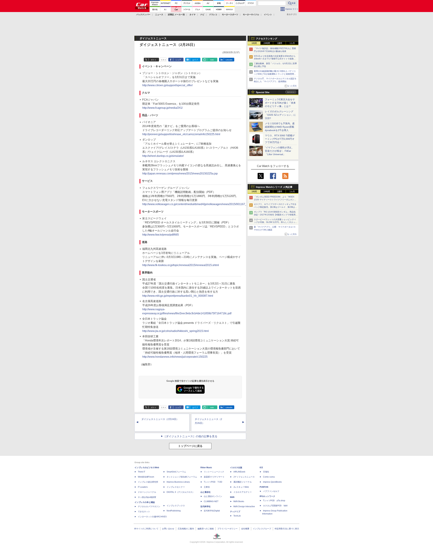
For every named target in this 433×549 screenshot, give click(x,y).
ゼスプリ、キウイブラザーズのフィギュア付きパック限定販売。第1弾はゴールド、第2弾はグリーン (275, 207)
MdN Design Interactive (244, 506)
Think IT (141, 472)
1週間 (279, 43)
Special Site (262, 92)
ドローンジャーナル (147, 492)
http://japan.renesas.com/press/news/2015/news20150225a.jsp (180, 173)
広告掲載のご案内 (186, 528)
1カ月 (292, 43)
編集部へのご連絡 (206, 528)
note (212, 60)
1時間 (254, 43)
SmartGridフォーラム (176, 472)
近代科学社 (205, 506)
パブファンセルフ (271, 491)
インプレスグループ (262, 528)
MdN (232, 497)
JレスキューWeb (241, 487)
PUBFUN (264, 487)
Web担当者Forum (146, 477)
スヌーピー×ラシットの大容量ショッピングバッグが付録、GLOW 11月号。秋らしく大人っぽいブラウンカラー (275, 222)
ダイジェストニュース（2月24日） (160, 419)
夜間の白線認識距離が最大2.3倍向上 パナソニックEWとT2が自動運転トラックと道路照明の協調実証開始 (275, 74)
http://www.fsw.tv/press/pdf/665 (160, 234)
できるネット (144, 511)
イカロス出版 (236, 467)
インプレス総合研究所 (148, 482)
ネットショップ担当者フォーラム (182, 477)
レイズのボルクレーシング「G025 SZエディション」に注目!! (280, 115)
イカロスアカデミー (242, 492)
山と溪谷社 (205, 492)
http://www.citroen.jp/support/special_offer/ (167, 85)
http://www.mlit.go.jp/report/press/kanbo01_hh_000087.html (177, 295)
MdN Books (238, 501)
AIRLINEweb (239, 472)
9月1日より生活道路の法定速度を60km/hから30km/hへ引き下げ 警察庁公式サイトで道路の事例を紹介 (275, 59)
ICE (261, 467)
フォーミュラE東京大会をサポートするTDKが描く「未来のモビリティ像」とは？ (280, 103)
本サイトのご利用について (146, 528)
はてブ (195, 60)
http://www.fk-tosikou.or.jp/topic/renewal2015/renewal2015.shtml (180, 265)
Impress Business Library (178, 482)
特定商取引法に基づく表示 (287, 528)
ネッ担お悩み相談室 (147, 497)
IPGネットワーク (267, 496)
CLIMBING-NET (211, 501)
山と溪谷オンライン (213, 496)
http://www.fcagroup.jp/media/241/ (162, 107)
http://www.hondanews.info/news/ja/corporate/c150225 (175, 356)
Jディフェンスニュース (244, 477)
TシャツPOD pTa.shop (274, 500)
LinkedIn (228, 60)
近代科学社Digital (212, 511)
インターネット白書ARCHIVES (152, 516)
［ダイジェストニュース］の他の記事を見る (190, 436)
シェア (178, 60)
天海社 (266, 472)
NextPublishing (174, 511)
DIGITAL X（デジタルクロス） (180, 492)
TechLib (237, 516)
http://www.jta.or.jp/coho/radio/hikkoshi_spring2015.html (175, 331)
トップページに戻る (190, 446)
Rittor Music (206, 467)
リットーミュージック (214, 472)
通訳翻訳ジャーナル (242, 482)
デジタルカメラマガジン (149, 506)
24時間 (267, 43)
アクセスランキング (266, 38)
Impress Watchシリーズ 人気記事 (274, 187)
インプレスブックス (176, 505)
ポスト (153, 60)
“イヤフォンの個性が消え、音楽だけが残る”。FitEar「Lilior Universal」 (279, 151)
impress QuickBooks (272, 482)
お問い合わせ (168, 528)
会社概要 (245, 528)
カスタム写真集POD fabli (275, 505)
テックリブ (235, 511)
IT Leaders (143, 487)
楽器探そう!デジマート (214, 477)
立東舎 (207, 487)
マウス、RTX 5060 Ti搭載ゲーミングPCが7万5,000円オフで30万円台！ (280, 139)
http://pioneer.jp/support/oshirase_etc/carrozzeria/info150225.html (181, 134)
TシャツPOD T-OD (213, 482)
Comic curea (269, 477)
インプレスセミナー (176, 487)
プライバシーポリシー (227, 528)
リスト (163, 60)
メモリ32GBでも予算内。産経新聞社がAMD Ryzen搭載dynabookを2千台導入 (280, 127)
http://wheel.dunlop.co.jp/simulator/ (163, 155)
